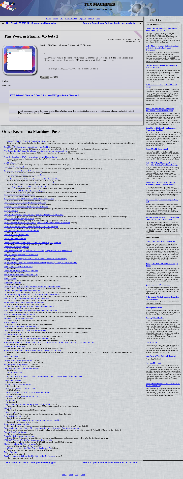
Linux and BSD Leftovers (13, 372)
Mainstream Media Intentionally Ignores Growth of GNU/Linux (26, 338)
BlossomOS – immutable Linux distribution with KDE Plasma (26, 207)
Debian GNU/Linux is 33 (12, 416)
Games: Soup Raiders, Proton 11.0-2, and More (21, 271)
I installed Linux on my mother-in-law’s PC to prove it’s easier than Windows (31, 295)
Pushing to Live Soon (154, 308)
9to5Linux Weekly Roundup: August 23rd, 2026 (21, 275)
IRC (61, 19)
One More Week (10, 163)
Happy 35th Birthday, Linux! (157, 149)
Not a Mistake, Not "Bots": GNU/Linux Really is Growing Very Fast (28, 448)
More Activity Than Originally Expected (161, 356)
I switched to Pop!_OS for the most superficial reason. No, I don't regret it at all (32, 287)
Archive (91, 19)
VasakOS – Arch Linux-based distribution (18, 318)
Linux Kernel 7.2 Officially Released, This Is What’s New (24, 141)
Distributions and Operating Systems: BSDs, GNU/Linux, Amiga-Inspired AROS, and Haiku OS (38, 251)
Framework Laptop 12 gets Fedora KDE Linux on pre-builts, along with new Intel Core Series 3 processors (42, 428)
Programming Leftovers (12, 283)
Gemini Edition (71, 19)
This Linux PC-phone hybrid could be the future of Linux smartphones (29, 307)
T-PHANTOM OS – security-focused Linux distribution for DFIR (26, 299)
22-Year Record (151, 342)
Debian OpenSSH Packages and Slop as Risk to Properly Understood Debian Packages (35, 259)
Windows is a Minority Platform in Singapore (20, 444)
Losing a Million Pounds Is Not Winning (18, 360)
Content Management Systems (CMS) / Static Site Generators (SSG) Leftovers (32, 243)
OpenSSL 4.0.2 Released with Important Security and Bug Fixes (161, 129)
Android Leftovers (10, 279)
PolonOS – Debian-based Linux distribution (19, 315)
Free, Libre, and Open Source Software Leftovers (21, 231)
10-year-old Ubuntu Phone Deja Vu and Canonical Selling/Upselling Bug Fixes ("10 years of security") (40, 263)
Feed (98, 19)
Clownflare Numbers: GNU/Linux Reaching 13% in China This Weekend (29, 456)
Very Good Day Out (153, 363)
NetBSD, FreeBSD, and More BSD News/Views (21, 255)
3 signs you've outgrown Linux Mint (16, 424)
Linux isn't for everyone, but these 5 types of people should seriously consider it (32, 420)
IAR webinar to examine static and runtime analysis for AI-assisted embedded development (162, 48)
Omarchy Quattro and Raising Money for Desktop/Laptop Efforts (27, 392)
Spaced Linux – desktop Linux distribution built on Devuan (25, 203)
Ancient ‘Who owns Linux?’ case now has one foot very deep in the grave (30, 311)
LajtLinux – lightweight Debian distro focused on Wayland (24, 191)
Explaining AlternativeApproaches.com (160, 241)
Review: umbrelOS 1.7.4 (12, 322)
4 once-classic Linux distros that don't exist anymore (23, 171)
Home (48, 19)
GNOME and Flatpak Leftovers (15, 239)
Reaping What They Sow (155, 318)
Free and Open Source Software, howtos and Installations (110, 23)
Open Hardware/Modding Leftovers (16, 247)
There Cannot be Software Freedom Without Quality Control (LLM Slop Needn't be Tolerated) (37, 223)
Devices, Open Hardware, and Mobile (17, 384)
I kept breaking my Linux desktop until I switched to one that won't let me (30, 183)
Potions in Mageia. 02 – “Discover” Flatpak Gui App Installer (25, 187)
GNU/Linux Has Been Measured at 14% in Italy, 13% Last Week (27, 404)
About (55, 19)
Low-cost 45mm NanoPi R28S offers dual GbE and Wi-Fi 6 (25, 330)
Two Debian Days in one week (15, 346)
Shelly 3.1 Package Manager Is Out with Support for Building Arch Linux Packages (162, 164)
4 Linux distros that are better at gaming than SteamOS (24, 303)
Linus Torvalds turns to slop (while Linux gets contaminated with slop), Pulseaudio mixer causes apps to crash (43, 376)
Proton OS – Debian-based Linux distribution (20, 436)
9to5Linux (150, 105)
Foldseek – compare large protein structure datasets (22, 291)
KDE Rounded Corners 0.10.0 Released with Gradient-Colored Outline (29, 199)
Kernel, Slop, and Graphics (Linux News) (18, 267)
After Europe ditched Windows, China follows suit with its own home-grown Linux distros (35, 151)
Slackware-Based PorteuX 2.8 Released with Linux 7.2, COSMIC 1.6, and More (162, 218)
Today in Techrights (11, 211)
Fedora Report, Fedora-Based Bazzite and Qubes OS (23, 396)
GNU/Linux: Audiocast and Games (16, 235)
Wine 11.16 (8, 408)
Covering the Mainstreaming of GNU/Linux (19, 219)
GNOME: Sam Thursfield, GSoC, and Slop (19, 388)
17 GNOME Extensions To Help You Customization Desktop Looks (28, 440)
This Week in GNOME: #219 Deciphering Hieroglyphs (31, 23)
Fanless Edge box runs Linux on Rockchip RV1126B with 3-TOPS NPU (161, 29)
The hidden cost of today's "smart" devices (19, 195)
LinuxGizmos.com (153, 24)
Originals (82, 19)
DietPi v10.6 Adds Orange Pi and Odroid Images (21, 326)
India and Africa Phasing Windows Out (17, 364)
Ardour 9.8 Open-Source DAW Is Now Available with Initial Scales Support (160, 110)
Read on (44, 77)
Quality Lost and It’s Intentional (158, 285)
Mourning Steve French (12, 334)
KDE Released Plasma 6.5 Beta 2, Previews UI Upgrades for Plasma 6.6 (44, 95)
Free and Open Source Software (15, 432)
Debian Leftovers (10, 400)
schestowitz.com (152, 237)
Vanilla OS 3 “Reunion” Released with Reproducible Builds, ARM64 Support (160, 183)
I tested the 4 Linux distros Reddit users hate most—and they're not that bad (31, 179)
